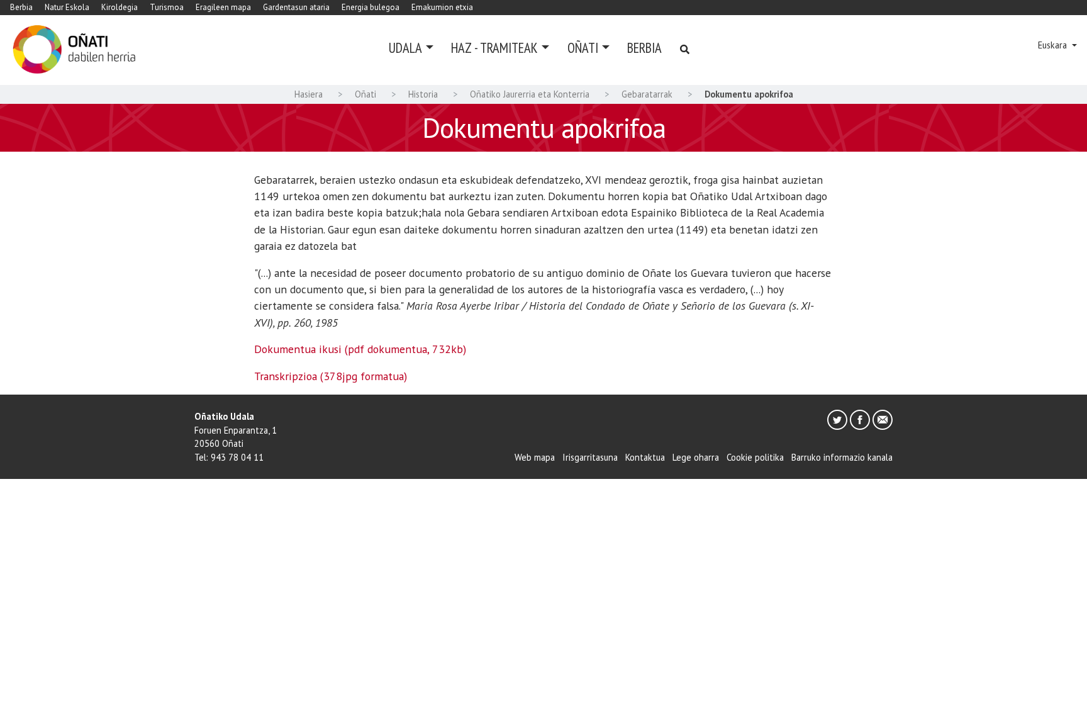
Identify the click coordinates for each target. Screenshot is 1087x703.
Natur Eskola (67, 7)
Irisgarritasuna (590, 457)
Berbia (21, 7)
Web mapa (535, 457)
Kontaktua (645, 457)
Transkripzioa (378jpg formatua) (330, 376)
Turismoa (167, 7)
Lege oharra (695, 457)
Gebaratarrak (647, 94)
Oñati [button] (582, 47)
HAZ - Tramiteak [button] (494, 47)
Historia (423, 94)
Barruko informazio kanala (842, 457)
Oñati (365, 94)
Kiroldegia (119, 7)
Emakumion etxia (442, 7)
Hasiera (308, 94)
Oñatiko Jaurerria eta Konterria (529, 94)
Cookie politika (755, 457)
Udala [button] (405, 47)
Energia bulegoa (370, 7)
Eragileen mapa (223, 7)
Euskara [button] (1053, 45)
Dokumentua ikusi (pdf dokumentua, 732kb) (360, 349)
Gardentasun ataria (296, 7)
